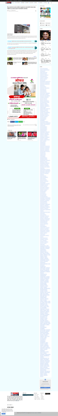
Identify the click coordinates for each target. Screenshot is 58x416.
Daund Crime (47, 115)
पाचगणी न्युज (41, 301)
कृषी (41, 394)
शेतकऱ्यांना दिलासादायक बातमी (43, 358)
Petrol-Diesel (48, 169)
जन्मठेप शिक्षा (41, 278)
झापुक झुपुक (45, 287)
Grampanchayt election (43, 130)
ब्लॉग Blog (45, 2)
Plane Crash (41, 181)
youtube (49, 25)
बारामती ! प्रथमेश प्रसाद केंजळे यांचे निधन (46, 44)
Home (13, 2)
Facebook (13, 121)
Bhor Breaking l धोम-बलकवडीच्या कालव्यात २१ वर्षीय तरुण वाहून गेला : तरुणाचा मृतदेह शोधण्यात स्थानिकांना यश (32, 138)
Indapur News (42, 134)
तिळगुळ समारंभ (42, 292)
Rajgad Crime (42, 205)
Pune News (45, 190)
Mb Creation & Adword (34, 412)
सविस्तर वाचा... (17, 400)
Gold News (41, 124)
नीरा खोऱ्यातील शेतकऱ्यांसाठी (43, 297)
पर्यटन (42, 395)
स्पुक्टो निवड (41, 375)
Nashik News (46, 165)
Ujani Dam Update (42, 235)
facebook (43, 23)
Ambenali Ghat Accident (43, 73)
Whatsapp (21, 121)
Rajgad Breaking (47, 204)
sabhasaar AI (46, 208)
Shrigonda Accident (47, 218)
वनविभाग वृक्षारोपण (46, 345)
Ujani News (47, 235)
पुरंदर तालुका (46, 305)
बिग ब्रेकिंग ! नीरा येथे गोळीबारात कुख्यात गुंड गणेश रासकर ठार (46, 55)
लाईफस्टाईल (40, 2)
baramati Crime (42, 84)
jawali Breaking (42, 137)
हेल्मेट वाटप (41, 376)
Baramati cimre (48, 81)
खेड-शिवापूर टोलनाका (46, 270)
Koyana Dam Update (42, 151)
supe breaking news (42, 231)
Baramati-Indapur (42, 93)
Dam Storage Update (46, 112)
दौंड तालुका (48, 292)
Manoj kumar (48, 160)
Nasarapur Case (42, 165)
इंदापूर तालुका (41, 256)
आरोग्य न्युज (44, 253)
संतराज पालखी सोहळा (46, 359)
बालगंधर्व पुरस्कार (47, 314)
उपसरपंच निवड (41, 258)
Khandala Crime (42, 147)
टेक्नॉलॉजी (27, 2)
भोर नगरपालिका (42, 319)
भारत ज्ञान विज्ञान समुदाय (45, 315)
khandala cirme (42, 146)
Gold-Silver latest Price (46, 124)
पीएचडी (49, 301)
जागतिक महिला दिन (42, 279)
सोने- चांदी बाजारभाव (47, 368)
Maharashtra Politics (42, 160)
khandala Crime (47, 146)
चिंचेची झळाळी (48, 271)
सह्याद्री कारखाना (42, 363)
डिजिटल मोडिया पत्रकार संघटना (43, 289)
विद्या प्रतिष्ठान (45, 349)
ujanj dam (41, 236)
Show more (35, 130)
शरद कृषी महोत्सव (42, 354)
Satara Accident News (43, 214)
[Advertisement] (23, 18)
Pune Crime (45, 186)
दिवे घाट (45, 292)
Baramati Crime (42, 85)
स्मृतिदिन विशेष (45, 375)
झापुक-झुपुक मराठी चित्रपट (47, 288)
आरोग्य (41, 253)
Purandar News (47, 200)
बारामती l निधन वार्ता (42, 311)
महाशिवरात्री (47, 324)
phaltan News (46, 173)
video (41, 240)
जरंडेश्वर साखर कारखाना (46, 278)
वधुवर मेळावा (41, 345)
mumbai (46, 161)
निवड (45, 296)
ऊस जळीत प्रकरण (46, 261)
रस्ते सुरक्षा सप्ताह (42, 336)
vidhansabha (44, 240)
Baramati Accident (42, 80)
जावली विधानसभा (42, 280)
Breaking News (11, 5)
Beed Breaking (47, 93)
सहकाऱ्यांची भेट (47, 362)
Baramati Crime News (43, 86)
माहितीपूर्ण (23, 2)
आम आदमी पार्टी (42, 252)
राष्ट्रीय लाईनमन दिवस (42, 341)
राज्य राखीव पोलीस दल (42, 340)
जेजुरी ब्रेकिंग (41, 287)
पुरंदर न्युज (41, 306)
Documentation (20, 0)
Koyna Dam (48, 151)
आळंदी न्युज (47, 253)
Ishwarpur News (47, 134)
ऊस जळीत (41, 261)
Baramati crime (47, 84)
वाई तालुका (44, 346)
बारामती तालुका (47, 311)
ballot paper (46, 77)
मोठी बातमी (44, 333)
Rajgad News (46, 205)
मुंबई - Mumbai (37, 394)
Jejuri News (41, 139)
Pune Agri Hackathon (42, 183)
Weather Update (42, 244)
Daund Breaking (42, 115)
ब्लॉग (41, 315)
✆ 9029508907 (39, 412)
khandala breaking (42, 143)
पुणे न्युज (46, 302)
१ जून (40, 68)
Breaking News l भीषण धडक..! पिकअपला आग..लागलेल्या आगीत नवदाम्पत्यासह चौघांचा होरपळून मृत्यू (22, 138)
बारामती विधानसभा (42, 314)
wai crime (41, 243)
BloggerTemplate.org (16, 414)
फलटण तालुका (47, 309)
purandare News (42, 204)
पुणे (40, 302)
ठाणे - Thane (36, 395)
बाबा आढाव (45, 310)
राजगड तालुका (41, 337)
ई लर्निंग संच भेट (42, 257)
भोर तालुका (46, 318)
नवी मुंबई (41, 293)
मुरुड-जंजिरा (43, 331)
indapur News (46, 133)
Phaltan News (42, 174)
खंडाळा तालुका (41, 270)
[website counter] (28, 395)
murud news (41, 164)
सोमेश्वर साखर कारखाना (47, 372)
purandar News (42, 200)
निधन (44, 293)
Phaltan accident (42, 170)
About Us (7, 0)
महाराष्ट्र (49, 323)
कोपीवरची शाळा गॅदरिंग (42, 267)
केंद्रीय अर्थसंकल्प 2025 (42, 266)
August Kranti (42, 77)
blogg (48, 102)
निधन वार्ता (47, 293)
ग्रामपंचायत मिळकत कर (42, 271)
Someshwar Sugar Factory (43, 222)
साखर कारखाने (41, 364)
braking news (42, 103)
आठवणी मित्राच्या (47, 248)
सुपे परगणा (41, 367)
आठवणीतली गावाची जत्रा (42, 249)
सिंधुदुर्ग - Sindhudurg (37, 399)
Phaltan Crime (42, 173)
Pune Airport (47, 183)
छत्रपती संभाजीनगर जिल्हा (43, 275)
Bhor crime (45, 98)
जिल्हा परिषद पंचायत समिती (43, 283)
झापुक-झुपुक (41, 288)
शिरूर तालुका (41, 355)
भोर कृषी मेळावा (42, 318)
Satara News (41, 218)
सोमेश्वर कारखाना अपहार (47, 371)
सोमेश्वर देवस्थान (42, 372)
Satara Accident (42, 213)
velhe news (46, 239)
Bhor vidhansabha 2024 (43, 102)
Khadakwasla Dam (42, 142)
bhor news (45, 99)
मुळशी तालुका (47, 331)
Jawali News (45, 138)
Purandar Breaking (42, 199)
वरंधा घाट (41, 346)
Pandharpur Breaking (43, 169)
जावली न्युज (47, 279)
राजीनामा (45, 337)
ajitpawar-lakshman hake (43, 72)
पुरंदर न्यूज (45, 306)
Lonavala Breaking (42, 156)
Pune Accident (46, 181)
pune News (41, 190)
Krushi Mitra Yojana (42, 152)
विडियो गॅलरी (42, 399)
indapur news (42, 133)
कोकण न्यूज (25, 412)
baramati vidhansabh (43, 90)
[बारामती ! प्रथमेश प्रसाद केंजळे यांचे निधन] (45, 35)
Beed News (47, 94)
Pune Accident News (42, 182)
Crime (47, 111)
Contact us (11, 0)
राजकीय (46, 336)
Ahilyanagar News (42, 71)
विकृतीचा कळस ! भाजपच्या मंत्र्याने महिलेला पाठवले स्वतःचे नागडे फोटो (21, 41)
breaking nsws (48, 108)
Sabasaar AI (41, 208)
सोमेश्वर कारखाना (42, 371)
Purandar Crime (48, 199)
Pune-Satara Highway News (43, 196)
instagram (43, 25)
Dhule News (46, 116)
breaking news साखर (42, 108)
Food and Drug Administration (44, 121)
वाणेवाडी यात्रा (41, 349)
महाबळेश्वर (41, 323)
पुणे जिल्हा (43, 302)
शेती (48, 358)
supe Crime (47, 231)
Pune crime (41, 186)
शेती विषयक (41, 359)
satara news (46, 217)
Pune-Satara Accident (43, 195)
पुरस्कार (48, 306)
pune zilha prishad (42, 192)
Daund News (41, 116)
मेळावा (41, 333)
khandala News (47, 147)
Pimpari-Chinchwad (42, 178)
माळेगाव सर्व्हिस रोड (42, 328)
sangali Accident (42, 209)
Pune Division (47, 187)
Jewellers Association (46, 139)
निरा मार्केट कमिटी (42, 296)
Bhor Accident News (47, 95)
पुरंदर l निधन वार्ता (42, 305)
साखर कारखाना (46, 363)
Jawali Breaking (47, 137)
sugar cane (47, 227)
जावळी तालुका (46, 280)
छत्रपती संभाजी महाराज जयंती (43, 274)
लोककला (42, 396)
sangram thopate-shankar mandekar (45, 212)
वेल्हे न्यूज (41, 353)
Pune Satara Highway (43, 191)
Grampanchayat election (43, 129)
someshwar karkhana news (43, 221)
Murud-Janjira (46, 164)
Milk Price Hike (42, 161)
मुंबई (40, 331)
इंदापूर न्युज (45, 256)
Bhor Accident (42, 95)
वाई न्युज (48, 346)
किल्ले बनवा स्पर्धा (42, 265)
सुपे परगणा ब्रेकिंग (45, 367)
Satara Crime (42, 217)
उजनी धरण (46, 257)
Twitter (17, 121)
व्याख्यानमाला (44, 353)
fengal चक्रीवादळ (42, 120)
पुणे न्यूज (49, 302)
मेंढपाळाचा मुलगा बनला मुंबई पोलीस (44, 332)
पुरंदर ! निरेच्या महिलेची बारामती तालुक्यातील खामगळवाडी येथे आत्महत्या (46, 50)
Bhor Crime (41, 99)
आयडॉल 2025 (46, 252)
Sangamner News (48, 209)
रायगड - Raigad (37, 396)
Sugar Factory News (42, 230)
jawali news (41, 138)
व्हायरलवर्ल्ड (31, 2)
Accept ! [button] (3, 413)
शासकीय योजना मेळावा (47, 354)
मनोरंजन (35, 2)
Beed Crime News (42, 94)
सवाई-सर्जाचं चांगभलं (42, 362)
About (49, 414)
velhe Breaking (42, 239)
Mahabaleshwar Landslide (43, 159)
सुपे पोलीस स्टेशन (42, 368)
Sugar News (47, 230)
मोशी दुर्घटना (47, 333)
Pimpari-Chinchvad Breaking (44, 177)
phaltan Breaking (48, 170)
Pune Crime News (42, 187)
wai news (45, 243)
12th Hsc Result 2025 (44, 68)
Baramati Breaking (42, 81)
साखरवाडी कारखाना (46, 364)
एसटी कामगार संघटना (42, 262)
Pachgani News (42, 168)
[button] (51, 3)
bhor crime (41, 98)
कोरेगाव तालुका (48, 267)
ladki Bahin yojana (42, 155)
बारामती (48, 310)
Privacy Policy (15, 0)
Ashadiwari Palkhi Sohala (43, 76)
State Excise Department (43, 226)
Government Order (42, 125)
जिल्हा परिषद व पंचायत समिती (43, 284)
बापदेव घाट (41, 310)
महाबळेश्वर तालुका (45, 323)
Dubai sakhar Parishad (43, 117)
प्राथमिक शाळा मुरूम (42, 309)
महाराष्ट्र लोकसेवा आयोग (42, 324)
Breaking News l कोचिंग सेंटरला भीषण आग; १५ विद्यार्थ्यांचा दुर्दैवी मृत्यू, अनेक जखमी (11, 138)
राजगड (48, 336)
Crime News (41, 112)
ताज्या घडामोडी (18, 2)
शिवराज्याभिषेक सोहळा (46, 355)
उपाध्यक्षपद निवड (46, 258)
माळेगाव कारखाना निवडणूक (43, 327)
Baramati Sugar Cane (43, 89)
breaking (46, 103)
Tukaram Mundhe (42, 234)
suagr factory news (42, 227)
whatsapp (48, 23)
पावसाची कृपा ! (45, 301)
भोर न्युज (46, 319)
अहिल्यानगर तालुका (42, 248)
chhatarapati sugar (42, 111)
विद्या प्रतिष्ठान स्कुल (42, 350)
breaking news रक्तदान (43, 107)
